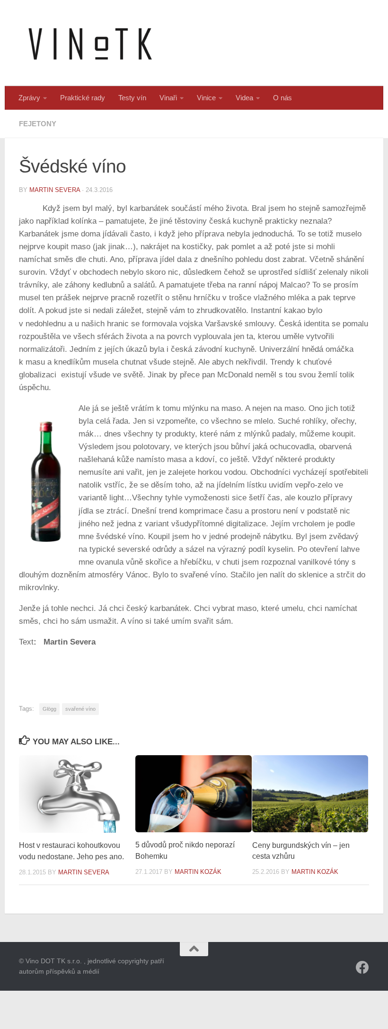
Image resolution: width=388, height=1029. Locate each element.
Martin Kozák (198, 871)
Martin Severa (54, 189)
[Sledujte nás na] (362, 967)
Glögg (49, 709)
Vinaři (168, 98)
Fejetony (37, 124)
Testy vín (132, 98)
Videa (244, 98)
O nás (282, 98)
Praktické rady (82, 98)
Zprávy (29, 98)
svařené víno (80, 709)
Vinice (206, 98)
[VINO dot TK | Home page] (90, 43)
